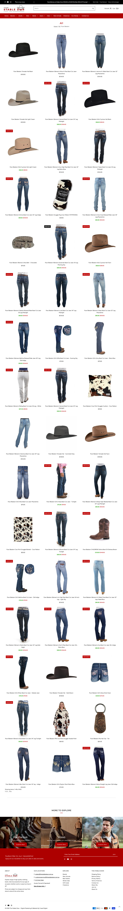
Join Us (94, 887)
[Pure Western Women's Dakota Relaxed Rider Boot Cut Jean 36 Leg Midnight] (23, 290)
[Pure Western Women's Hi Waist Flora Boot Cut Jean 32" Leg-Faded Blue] (100, 577)
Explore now (20, 844)
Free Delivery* (103, 2)
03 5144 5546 (39, 880)
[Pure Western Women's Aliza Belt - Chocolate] (23, 242)
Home (6, 16)
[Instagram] (10, 2)
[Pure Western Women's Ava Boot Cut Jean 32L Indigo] (100, 625)
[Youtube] (8, 2)
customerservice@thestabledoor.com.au (47, 877)
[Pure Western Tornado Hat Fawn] (100, 434)
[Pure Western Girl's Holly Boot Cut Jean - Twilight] (61, 481)
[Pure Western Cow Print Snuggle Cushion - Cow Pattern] (100, 386)
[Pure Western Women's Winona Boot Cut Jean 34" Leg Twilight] (61, 529)
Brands (12, 16)
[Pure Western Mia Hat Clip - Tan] (100, 718)
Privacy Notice (96, 878)
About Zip (95, 885)
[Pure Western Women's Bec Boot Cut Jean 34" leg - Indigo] (23, 764)
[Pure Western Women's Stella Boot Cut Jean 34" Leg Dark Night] (23, 625)
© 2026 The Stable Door (12, 908)
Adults (20, 16)
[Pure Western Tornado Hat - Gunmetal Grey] (61, 434)
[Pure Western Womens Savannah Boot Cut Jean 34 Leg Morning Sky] (61, 242)
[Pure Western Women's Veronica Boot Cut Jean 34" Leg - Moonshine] (23, 434)
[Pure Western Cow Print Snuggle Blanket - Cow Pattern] (23, 529)
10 (10, 791)
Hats (48, 16)
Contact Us (85, 16)
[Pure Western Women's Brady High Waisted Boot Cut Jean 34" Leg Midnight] (100, 481)
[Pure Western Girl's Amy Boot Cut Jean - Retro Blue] (100, 338)
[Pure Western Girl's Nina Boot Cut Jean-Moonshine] (23, 481)
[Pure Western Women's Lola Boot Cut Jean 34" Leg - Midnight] (61, 290)
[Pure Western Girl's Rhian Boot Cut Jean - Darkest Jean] (23, 673)
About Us (94, 889)
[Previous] (34, 2)
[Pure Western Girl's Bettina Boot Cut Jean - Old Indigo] (23, 577)
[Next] (89, 2)
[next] (11, 791)
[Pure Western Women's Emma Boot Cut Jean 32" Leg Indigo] (23, 195)
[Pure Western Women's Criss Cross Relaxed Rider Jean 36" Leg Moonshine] (100, 195)
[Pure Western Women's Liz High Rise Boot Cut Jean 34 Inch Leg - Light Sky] (61, 577)
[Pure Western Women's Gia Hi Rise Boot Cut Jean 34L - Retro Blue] (61, 625)
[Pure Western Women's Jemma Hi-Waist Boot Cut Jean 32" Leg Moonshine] (100, 51)
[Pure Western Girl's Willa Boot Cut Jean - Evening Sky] (61, 338)
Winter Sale (66, 881)
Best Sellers (66, 878)
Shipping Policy (96, 874)
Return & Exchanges (113, 2)
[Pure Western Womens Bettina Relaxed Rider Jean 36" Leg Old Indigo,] (23, 338)
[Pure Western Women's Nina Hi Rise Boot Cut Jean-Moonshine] (61, 51)
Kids (27, 16)
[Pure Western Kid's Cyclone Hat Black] (100, 99)
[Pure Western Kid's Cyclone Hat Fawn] (100, 242)
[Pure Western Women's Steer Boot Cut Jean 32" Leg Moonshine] (100, 290)
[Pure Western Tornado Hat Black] (23, 51)
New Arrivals (57, 16)
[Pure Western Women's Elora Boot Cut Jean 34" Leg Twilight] (23, 718)
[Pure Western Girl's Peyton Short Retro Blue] (61, 764)
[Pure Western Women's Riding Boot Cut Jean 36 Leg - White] (23, 386)
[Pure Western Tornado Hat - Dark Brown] (61, 673)
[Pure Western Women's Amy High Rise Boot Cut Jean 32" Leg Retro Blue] (61, 147)
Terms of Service (97, 881)
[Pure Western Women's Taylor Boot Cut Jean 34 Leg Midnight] (100, 147)
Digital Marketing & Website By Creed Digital (34, 908)
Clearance (66, 16)
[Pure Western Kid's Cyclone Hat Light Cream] (23, 147)
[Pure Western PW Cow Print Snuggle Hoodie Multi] (61, 718)
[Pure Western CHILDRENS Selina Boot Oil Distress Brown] (100, 529)
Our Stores (74, 16)
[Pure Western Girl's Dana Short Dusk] (100, 673)
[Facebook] (4, 2)
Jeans (41, 16)
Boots (34, 16)
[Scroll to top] (119, 906)
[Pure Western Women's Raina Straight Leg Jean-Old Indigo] (100, 764)
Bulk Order (96, 2)
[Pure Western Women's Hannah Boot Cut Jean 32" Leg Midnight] (61, 386)
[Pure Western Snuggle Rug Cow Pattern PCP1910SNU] (61, 195)
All (59, 26)
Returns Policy (96, 876)
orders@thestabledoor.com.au (44, 874)
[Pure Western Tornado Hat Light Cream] (23, 99)
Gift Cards (66, 883)
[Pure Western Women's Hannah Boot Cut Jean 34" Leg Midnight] (61, 99)
